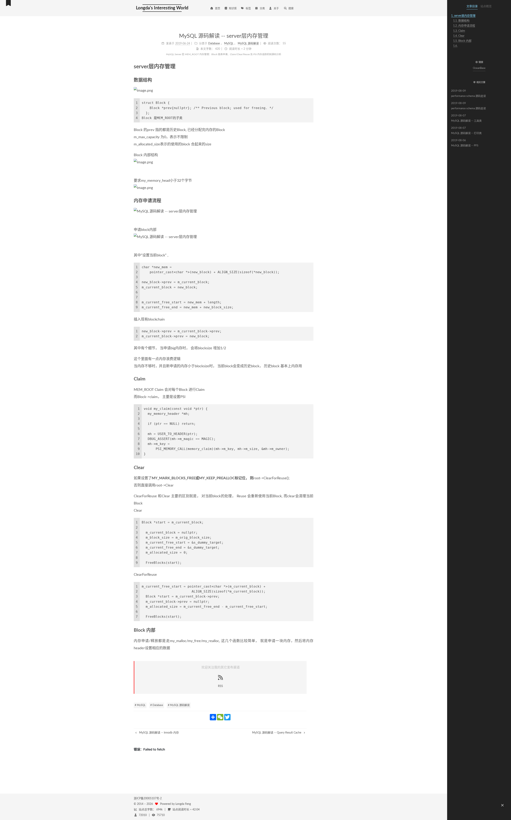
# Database (156, 705)
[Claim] (311, 379)
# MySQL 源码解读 (179, 705)
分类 (262, 8)
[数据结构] (311, 80)
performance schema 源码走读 (468, 93)
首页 (217, 8)
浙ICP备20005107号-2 (148, 798)
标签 (248, 8)
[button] (479, 54)
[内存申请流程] (311, 201)
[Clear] (311, 468)
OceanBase (479, 68)
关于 (276, 8)
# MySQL (140, 705)
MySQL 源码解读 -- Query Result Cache (277, 732)
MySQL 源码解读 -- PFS (464, 143)
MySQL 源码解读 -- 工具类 (466, 118)
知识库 (233, 8)
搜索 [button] (291, 8)
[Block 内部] (311, 630)
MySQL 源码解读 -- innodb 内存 (158, 732)
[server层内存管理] (310, 66)
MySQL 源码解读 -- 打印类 (466, 131)
